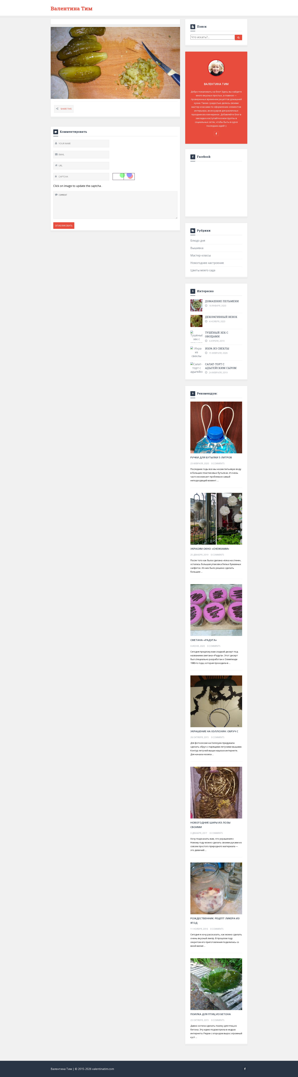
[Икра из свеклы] (196, 352)
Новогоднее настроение (207, 263)
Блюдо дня (197, 240)
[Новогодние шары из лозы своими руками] (216, 792)
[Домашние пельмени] (196, 305)
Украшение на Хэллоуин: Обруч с (214, 731)
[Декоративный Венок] (196, 321)
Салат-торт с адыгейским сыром (220, 366)
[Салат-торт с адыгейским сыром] (196, 369)
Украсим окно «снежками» (209, 548)
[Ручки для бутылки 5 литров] (216, 427)
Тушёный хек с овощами (216, 334)
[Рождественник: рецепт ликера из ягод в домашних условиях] (216, 888)
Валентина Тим (71, 8)
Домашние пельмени (222, 301)
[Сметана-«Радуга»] (216, 610)
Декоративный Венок (221, 317)
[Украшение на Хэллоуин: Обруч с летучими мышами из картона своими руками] (216, 701)
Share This (66, 108)
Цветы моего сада (202, 270)
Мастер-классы (200, 255)
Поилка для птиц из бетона (210, 1014)
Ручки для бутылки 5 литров (211, 457)
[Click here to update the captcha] (124, 176)
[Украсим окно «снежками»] (216, 518)
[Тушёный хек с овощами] (196, 338)
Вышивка (196, 248)
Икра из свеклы (217, 348)
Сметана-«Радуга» (203, 640)
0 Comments (217, 463)
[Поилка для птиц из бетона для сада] (216, 984)
